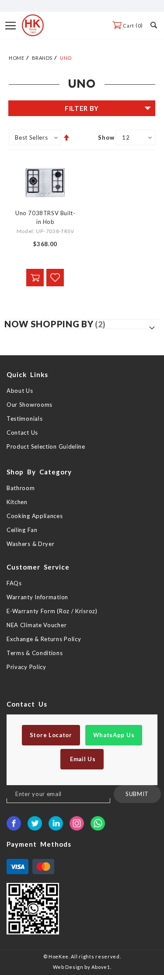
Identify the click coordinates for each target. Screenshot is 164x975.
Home (16, 58)
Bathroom (21, 487)
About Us (20, 390)
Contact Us (22, 432)
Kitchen (17, 501)
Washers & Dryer (31, 543)
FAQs (14, 583)
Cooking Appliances (35, 515)
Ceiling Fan (22, 529)
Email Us (81, 758)
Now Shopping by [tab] (49, 324)
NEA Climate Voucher (36, 624)
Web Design (68, 967)
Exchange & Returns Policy (44, 638)
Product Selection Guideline (46, 446)
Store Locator (51, 734)
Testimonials (24, 418)
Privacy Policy (26, 666)
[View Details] (35, 277)
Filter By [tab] (82, 108)
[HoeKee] (33, 25)
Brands (42, 58)
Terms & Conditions (35, 652)
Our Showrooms (29, 404)
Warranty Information (37, 597)
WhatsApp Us (114, 734)
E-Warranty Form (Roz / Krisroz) (52, 611)
